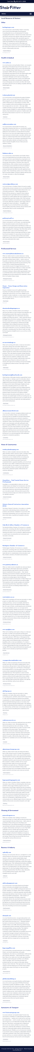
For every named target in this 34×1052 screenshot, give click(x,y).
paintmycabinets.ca (7, 591)
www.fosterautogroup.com (11, 1012)
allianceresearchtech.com (10, 410)
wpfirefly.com (7, 852)
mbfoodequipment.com (10, 883)
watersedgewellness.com (10, 184)
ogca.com (4, 519)
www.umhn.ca (7, 62)
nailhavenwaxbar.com (9, 124)
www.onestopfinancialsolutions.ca (13, 253)
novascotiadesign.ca (9, 342)
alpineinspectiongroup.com (11, 749)
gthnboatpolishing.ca (9, 979)
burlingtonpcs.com (8, 27)
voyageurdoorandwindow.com (12, 660)
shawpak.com (7, 915)
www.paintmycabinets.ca (10, 564)
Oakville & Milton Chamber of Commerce (16, 525)
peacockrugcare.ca (9, 815)
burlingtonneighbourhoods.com (12, 375)
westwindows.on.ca (8, 597)
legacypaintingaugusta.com (11, 780)
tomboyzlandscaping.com (11, 449)
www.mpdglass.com (9, 629)
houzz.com (5, 303)
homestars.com (6, 499)
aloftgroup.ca (7, 691)
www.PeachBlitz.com (17, 1050)
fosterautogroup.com (7, 1041)
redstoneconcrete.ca (9, 720)
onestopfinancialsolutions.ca (8, 280)
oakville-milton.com (6, 540)
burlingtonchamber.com (7, 559)
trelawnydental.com (9, 95)
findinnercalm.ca (8, 153)
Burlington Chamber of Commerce (13, 545)
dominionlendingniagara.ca (11, 308)
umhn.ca (4, 89)
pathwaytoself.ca (8, 218)
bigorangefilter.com (9, 948)
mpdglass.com (5, 654)
